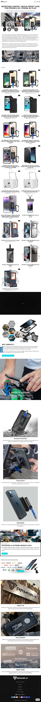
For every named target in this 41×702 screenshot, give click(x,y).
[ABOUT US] (20, 592)
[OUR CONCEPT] (20, 624)
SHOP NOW (5, 553)
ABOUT (20, 684)
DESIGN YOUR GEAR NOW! (8, 355)
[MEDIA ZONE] (20, 656)
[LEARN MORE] (20, 565)
